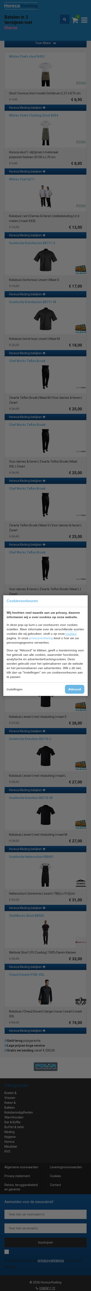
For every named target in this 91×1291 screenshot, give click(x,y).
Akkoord (74, 689)
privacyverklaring (41, 638)
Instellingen (15, 689)
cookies (71, 633)
